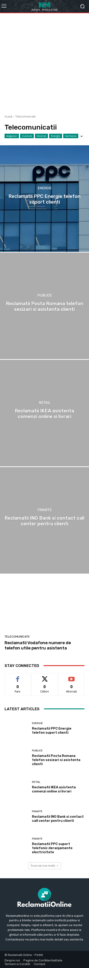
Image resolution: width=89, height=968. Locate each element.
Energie (55, 136)
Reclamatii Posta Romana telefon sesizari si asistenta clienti (56, 760)
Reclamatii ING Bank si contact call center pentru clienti (58, 819)
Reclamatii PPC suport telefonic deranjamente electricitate (52, 848)
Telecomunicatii (17, 636)
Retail (44, 402)
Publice (44, 295)
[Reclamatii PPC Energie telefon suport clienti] (44, 198)
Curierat (27, 136)
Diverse (41, 136)
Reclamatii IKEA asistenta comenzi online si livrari (54, 789)
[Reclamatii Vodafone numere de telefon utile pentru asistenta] (44, 607)
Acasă (8, 116)
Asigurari (11, 136)
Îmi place (17, 676)
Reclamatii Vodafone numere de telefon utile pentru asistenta (38, 645)
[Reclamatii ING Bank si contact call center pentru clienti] (44, 520)
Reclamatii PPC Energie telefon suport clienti (51, 730)
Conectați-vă (44, 676)
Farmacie (70, 136)
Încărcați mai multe (43, 866)
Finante (44, 510)
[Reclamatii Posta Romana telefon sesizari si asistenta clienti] (44, 306)
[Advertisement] (44, 62)
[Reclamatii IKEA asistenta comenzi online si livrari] (44, 413)
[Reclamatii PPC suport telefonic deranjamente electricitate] (17, 846)
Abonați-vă (71, 676)
